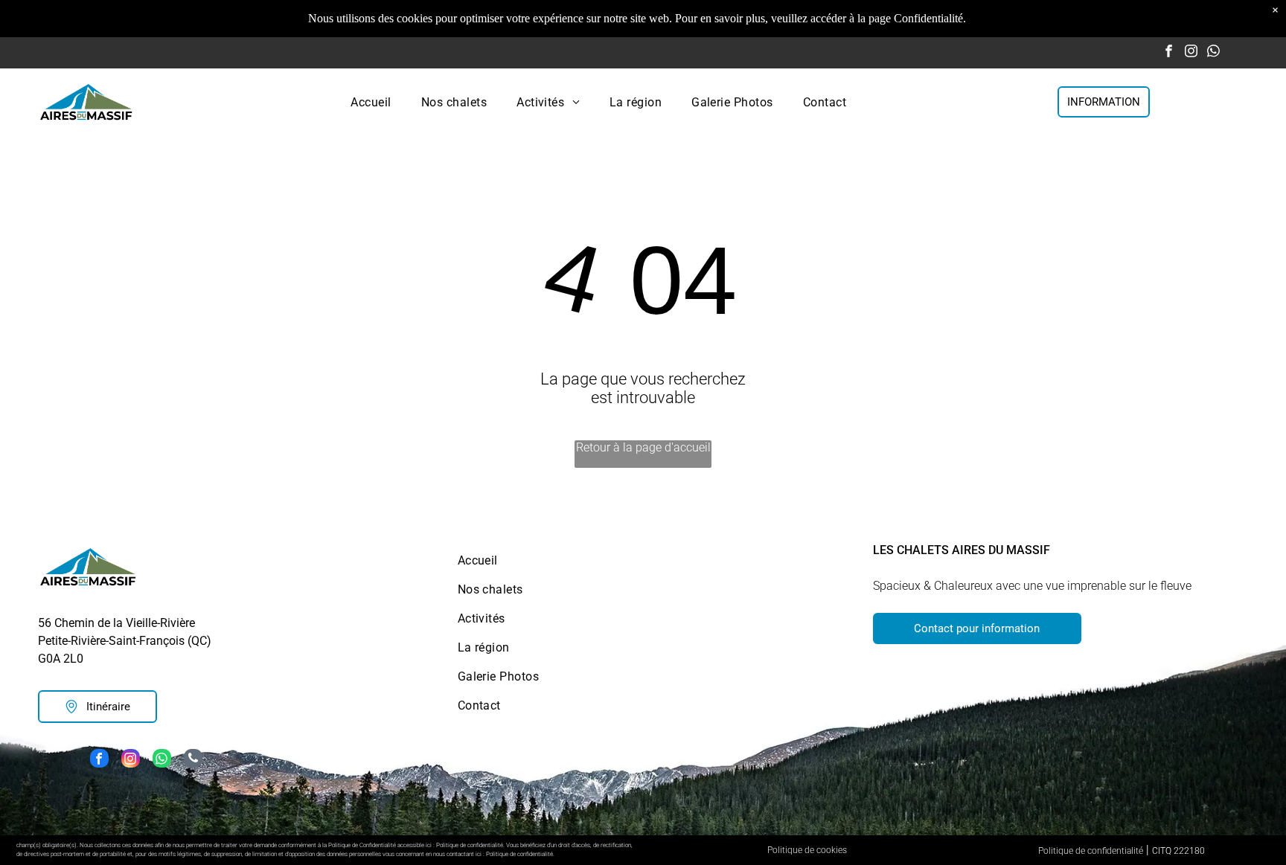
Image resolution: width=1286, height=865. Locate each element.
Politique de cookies (807, 850)
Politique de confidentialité (1090, 851)
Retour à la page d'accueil (643, 447)
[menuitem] (371, 101)
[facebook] (1168, 53)
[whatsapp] (1213, 53)
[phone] (193, 760)
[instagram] (1191, 53)
